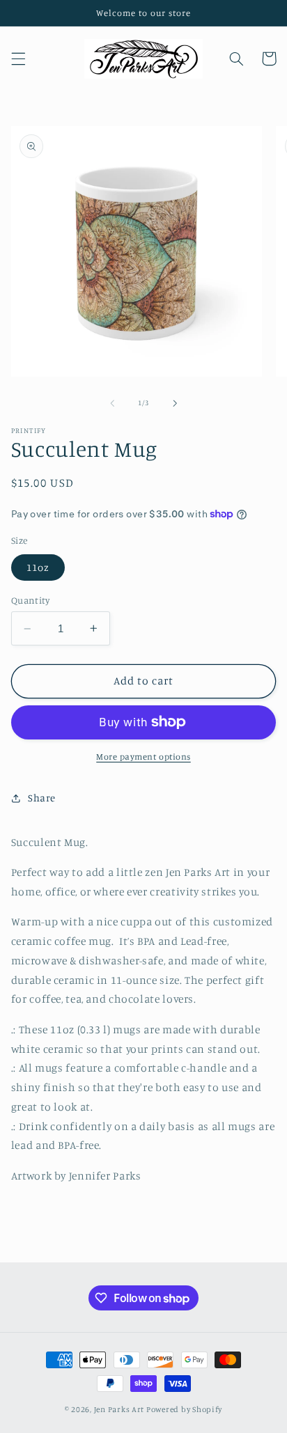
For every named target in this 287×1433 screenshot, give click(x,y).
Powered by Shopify (184, 1409)
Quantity (30, 600)
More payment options (143, 756)
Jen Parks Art (119, 1409)
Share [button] (42, 798)
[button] (18, 58)
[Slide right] (175, 403)
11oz (37, 567)
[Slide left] (112, 403)
